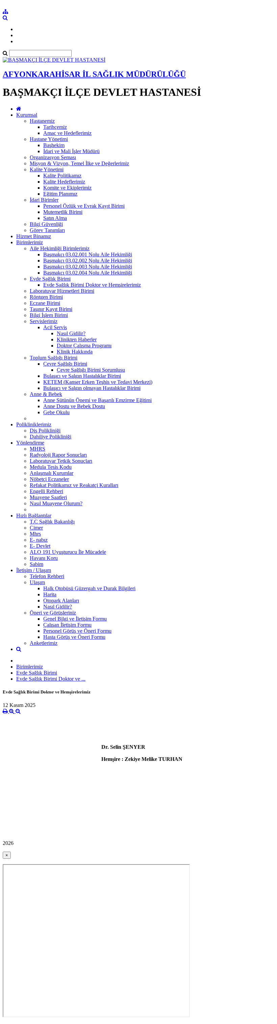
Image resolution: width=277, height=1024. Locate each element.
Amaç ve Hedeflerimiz (67, 133)
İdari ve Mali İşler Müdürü (71, 151)
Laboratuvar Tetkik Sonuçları (61, 461)
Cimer (36, 528)
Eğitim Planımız (60, 194)
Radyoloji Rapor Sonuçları (58, 455)
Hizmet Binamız (33, 236)
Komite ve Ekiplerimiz (67, 188)
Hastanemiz (42, 121)
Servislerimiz (43, 321)
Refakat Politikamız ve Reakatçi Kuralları (74, 485)
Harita (49, 594)
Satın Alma (55, 218)
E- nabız (39, 540)
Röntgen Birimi (46, 297)
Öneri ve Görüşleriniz (53, 613)
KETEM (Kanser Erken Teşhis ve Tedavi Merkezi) (97, 382)
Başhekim (54, 145)
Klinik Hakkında (75, 351)
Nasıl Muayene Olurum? (56, 503)
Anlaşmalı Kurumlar (51, 473)
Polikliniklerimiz (33, 424)
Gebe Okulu (56, 412)
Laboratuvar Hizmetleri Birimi (62, 291)
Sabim (36, 564)
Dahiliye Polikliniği (50, 436)
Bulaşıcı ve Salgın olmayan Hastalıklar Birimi (92, 388)
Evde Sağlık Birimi (50, 279)
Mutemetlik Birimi (62, 212)
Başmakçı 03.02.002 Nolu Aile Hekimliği (87, 260)
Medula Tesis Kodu (51, 467)
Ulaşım (37, 582)
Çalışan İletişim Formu (67, 625)
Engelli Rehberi (46, 491)
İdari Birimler (44, 200)
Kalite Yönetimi (47, 169)
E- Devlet (40, 546)
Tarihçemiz (55, 127)
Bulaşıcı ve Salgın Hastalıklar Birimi (82, 376)
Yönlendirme (30, 443)
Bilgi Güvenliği (46, 224)
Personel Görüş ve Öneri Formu (77, 631)
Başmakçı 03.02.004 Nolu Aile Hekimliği (87, 273)
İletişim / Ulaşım (33, 570)
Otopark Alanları (61, 600)
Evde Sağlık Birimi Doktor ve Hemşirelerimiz (92, 285)
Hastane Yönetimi (49, 139)
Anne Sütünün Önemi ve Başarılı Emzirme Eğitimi (97, 400)
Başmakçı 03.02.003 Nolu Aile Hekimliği (87, 266)
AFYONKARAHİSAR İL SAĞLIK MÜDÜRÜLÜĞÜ (94, 74)
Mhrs (35, 534)
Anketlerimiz (43, 643)
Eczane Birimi (45, 303)
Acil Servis (55, 327)
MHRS (37, 449)
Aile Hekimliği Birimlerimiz (60, 248)
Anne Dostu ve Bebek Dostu (74, 406)
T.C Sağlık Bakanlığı (52, 521)
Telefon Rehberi (47, 576)
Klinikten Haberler (77, 339)
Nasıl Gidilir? (71, 333)
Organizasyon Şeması (53, 157)
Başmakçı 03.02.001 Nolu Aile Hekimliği (87, 254)
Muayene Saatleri (48, 497)
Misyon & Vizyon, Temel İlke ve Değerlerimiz (79, 163)
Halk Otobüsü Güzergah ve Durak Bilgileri (89, 588)
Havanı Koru (44, 558)
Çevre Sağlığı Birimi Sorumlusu (91, 370)
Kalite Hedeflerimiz (64, 181)
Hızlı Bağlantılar (33, 515)
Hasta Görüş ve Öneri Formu (74, 637)
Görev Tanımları (47, 230)
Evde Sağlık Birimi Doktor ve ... (50, 679)
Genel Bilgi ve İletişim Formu (75, 619)
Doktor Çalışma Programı (84, 345)
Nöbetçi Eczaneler (49, 479)
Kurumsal (26, 115)
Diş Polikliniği (45, 430)
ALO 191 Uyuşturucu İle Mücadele (68, 552)
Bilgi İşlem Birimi (49, 315)
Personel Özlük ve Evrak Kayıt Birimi (84, 206)
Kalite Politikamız (62, 175)
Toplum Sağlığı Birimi (53, 358)
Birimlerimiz (29, 242)
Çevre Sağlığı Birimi (65, 364)
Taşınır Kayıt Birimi (51, 309)
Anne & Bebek (46, 394)
